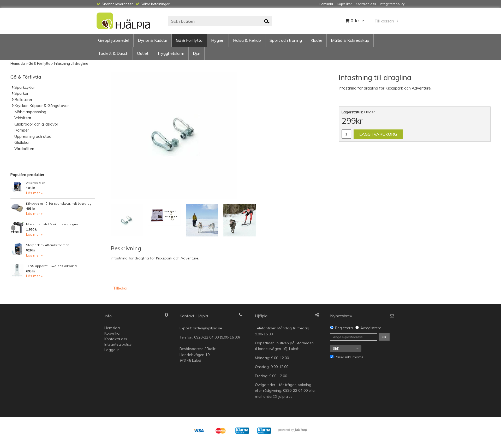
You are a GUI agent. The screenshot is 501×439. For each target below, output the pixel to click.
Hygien (217, 40)
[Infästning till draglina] (174, 135)
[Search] (267, 21)
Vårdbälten (24, 148)
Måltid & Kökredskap (350, 40)
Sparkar (21, 93)
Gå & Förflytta (189, 40)
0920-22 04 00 (206, 337)
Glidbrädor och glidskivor (36, 124)
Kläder (316, 40)
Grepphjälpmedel (113, 40)
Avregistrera (370, 327)
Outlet (142, 53)
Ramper (21, 130)
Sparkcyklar (24, 87)
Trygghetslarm (170, 53)
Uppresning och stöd (32, 136)
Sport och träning (286, 40)
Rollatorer (23, 99)
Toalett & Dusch (113, 53)
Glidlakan (22, 142)
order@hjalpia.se (208, 328)
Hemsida (17, 63)
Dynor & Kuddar (152, 40)
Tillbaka (120, 288)
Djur (196, 53)
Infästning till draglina (71, 63)
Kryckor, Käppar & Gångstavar (41, 105)
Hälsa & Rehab (247, 40)
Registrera (344, 327)
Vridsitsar (22, 117)
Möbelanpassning (30, 111)
